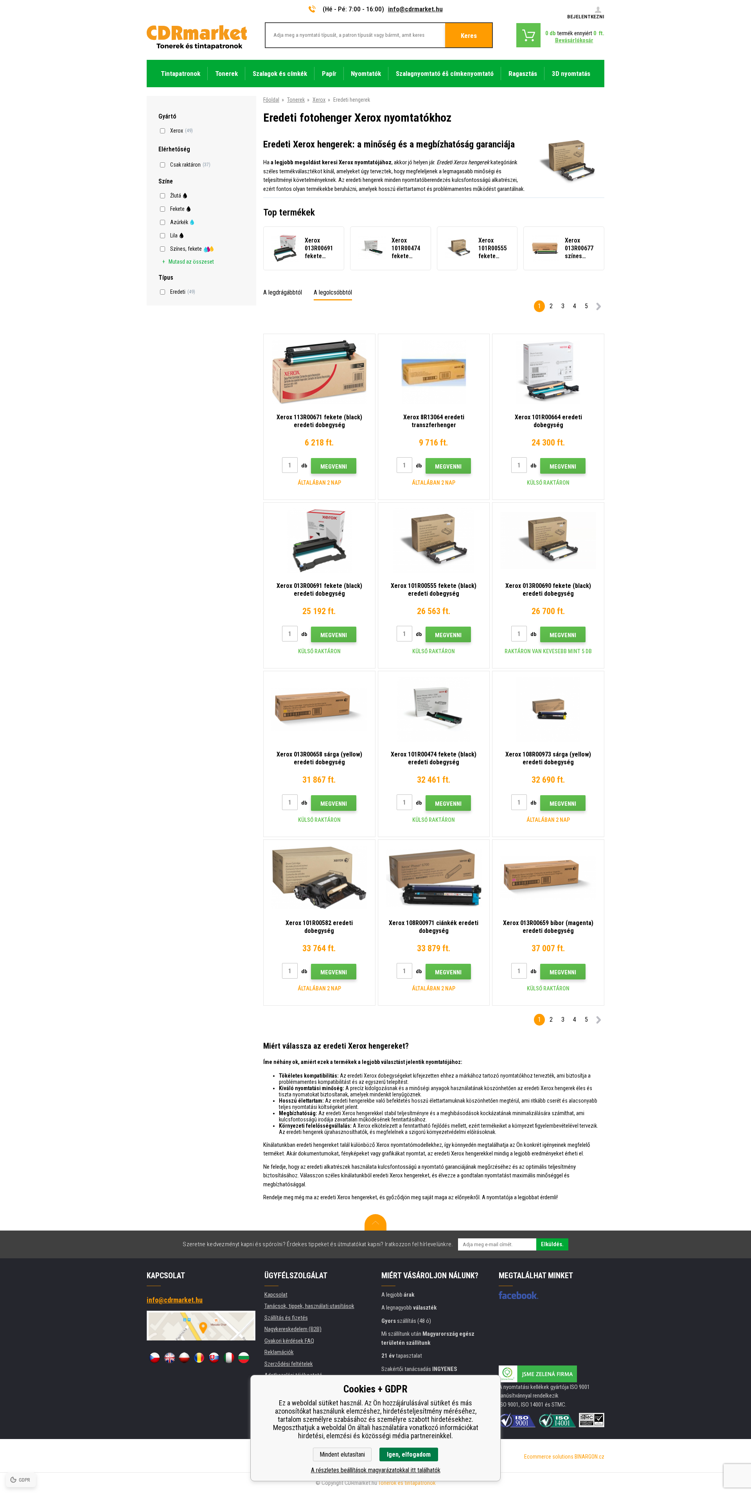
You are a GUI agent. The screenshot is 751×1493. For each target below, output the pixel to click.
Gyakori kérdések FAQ (289, 1340)
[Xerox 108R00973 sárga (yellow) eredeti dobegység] (548, 709)
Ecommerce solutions (548, 1456)
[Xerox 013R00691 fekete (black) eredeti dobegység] (319, 540)
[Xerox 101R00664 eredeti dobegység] (548, 372)
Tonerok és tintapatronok (407, 1482)
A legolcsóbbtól (333, 292)
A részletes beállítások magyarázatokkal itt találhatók (375, 1470)
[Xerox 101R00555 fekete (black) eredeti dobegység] (434, 540)
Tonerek (296, 100)
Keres (469, 36)
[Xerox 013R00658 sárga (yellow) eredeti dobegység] (319, 709)
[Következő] (598, 307)
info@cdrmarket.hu (415, 9)
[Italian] (228, 1357)
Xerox (319, 100)
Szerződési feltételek (288, 1363)
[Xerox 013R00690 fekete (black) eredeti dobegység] (548, 540)
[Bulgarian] (243, 1357)
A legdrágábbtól (282, 292)
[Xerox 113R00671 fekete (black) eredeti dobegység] (319, 372)
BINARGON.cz (589, 1456)
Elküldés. (552, 1244)
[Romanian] (199, 1357)
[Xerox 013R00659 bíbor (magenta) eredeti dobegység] (548, 878)
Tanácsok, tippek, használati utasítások (309, 1306)
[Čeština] (154, 1357)
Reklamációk (279, 1352)
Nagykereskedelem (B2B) (293, 1329)
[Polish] (184, 1357)
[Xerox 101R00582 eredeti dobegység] (319, 878)
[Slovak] (213, 1357)
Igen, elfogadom (409, 1454)
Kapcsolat (275, 1294)
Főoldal (271, 100)
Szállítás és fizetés (286, 1317)
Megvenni (333, 466)
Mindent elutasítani (342, 1454)
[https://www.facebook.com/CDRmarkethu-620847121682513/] (518, 1295)
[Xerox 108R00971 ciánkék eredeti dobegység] (434, 878)
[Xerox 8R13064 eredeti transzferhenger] (434, 372)
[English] (169, 1357)
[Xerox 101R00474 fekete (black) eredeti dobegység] (434, 709)
